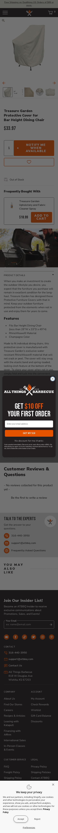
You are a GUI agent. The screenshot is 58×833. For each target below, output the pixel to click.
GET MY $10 (29, 433)
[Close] (54, 784)
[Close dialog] (53, 379)
